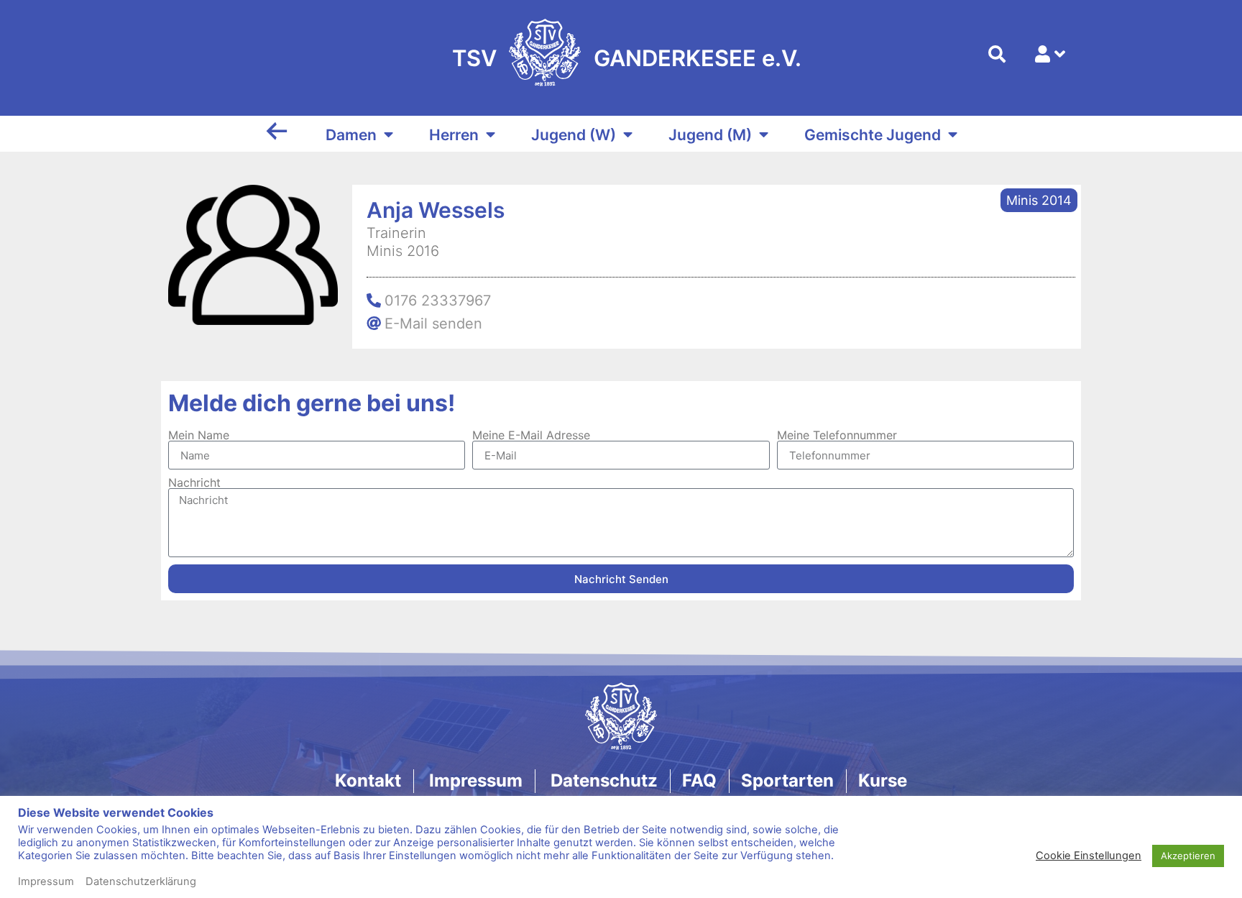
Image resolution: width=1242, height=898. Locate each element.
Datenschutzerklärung (141, 881)
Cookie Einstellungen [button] (1088, 855)
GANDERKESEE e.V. (697, 58)
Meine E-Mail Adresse (531, 435)
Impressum (46, 881)
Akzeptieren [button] (1188, 855)
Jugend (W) (573, 135)
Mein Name (198, 435)
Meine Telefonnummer (837, 435)
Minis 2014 (1039, 200)
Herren (454, 135)
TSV (474, 58)
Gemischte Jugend (872, 135)
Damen (351, 135)
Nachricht (194, 482)
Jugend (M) (710, 135)
